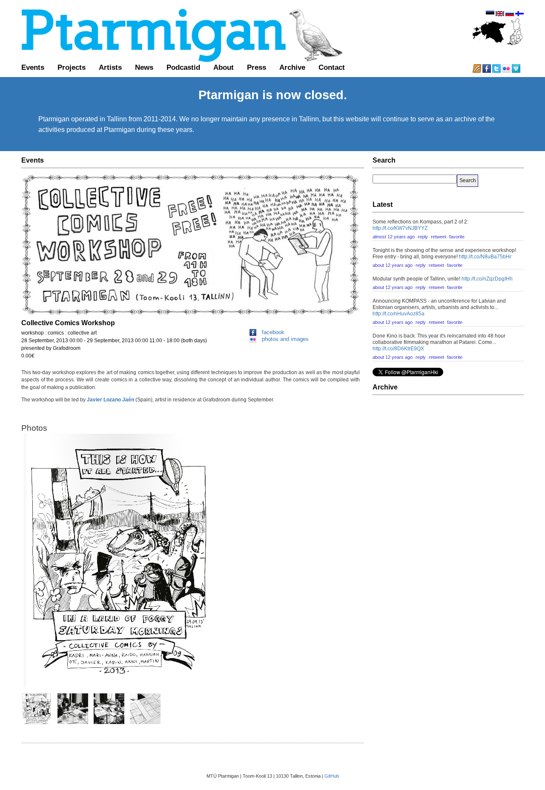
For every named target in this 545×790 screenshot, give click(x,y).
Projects (71, 67)
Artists (110, 67)
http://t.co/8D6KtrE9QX (398, 349)
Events (32, 67)
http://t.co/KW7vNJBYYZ (400, 228)
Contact (331, 67)
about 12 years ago (393, 265)
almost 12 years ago (394, 236)
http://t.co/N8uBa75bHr (485, 257)
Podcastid (183, 67)
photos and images (285, 339)
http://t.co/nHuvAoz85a (399, 314)
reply (423, 236)
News (144, 67)
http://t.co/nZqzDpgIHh (487, 279)
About (223, 67)
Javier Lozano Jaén (111, 400)
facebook (273, 332)
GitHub (331, 776)
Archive (292, 67)
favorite (457, 236)
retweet (438, 236)
